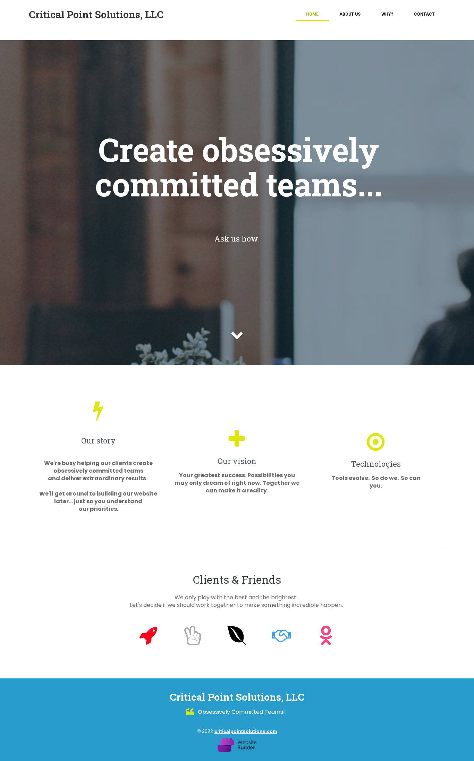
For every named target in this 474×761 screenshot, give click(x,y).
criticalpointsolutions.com (245, 731)
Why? (387, 14)
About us (350, 14)
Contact (424, 14)
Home (312, 14)
